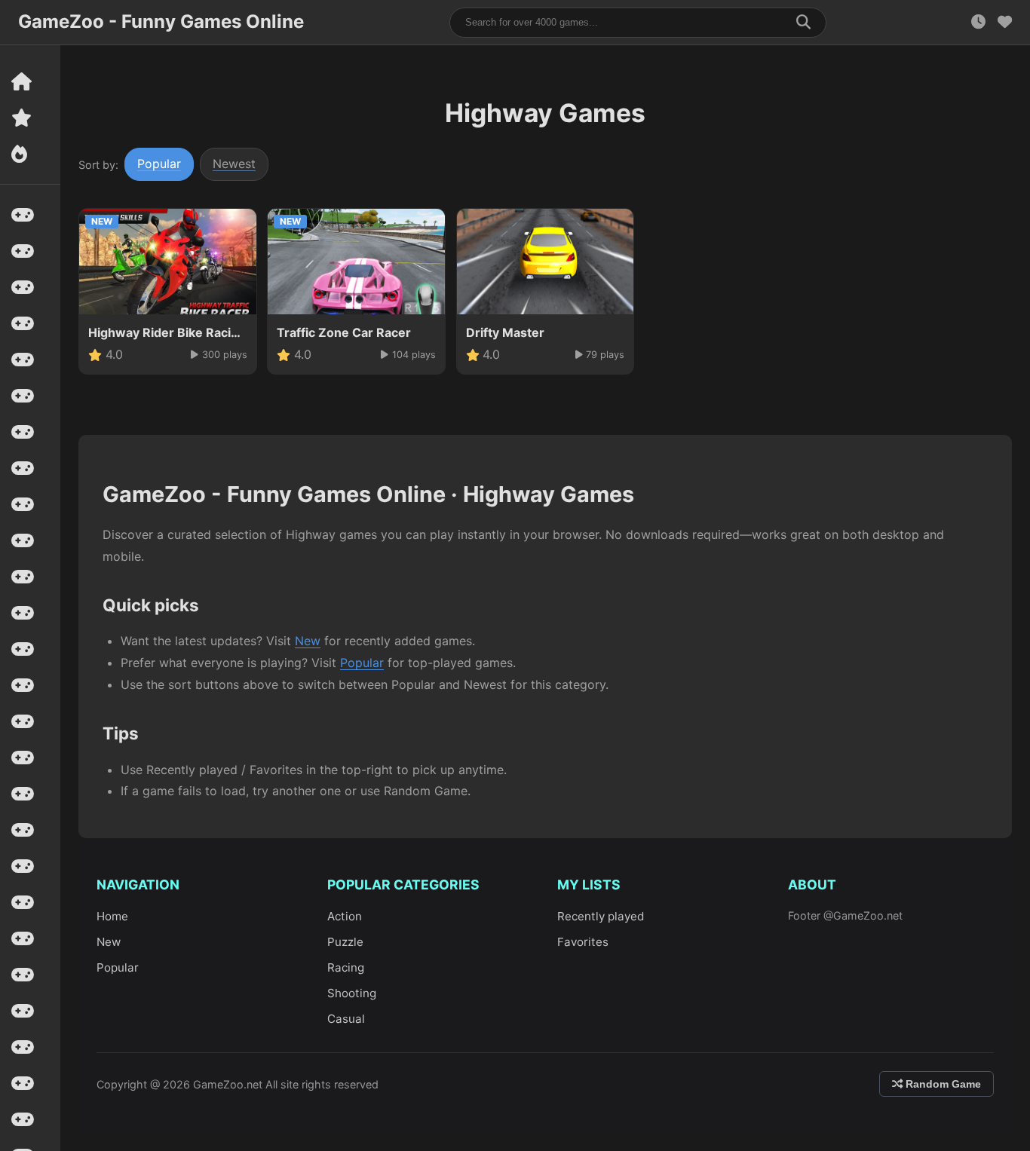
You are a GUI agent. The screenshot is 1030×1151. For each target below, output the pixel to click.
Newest (234, 163)
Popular (159, 163)
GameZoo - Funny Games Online (161, 21)
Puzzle (345, 942)
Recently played (600, 916)
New (307, 640)
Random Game (942, 1084)
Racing (345, 967)
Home (112, 916)
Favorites (582, 942)
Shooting (351, 993)
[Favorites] (1005, 22)
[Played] (978, 22)
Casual (346, 1019)
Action (344, 916)
